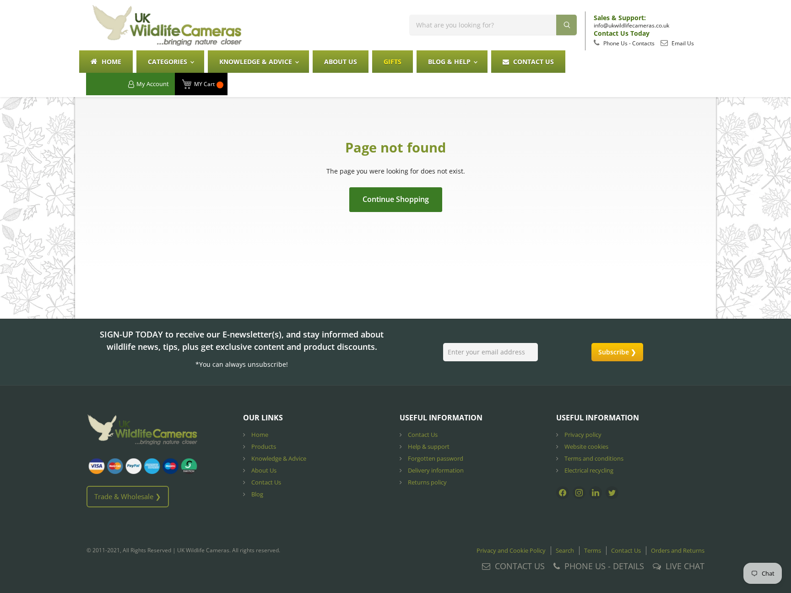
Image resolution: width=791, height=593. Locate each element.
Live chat (685, 565)
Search (565, 550)
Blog (256, 494)
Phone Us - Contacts (628, 43)
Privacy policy (582, 434)
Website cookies (585, 446)
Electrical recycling (588, 470)
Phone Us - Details (604, 565)
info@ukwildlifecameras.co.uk (631, 25)
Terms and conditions (593, 458)
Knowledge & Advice (256, 61)
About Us (340, 61)
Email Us (682, 43)
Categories (168, 61)
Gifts (392, 61)
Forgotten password (434, 458)
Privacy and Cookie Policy (511, 550)
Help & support (428, 446)
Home (110, 61)
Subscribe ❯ (617, 352)
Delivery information (435, 470)
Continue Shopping (396, 199)
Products (263, 446)
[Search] (566, 25)
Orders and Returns (677, 550)
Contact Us (532, 61)
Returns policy (426, 482)
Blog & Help (450, 61)
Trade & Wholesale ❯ (127, 496)
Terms (592, 550)
